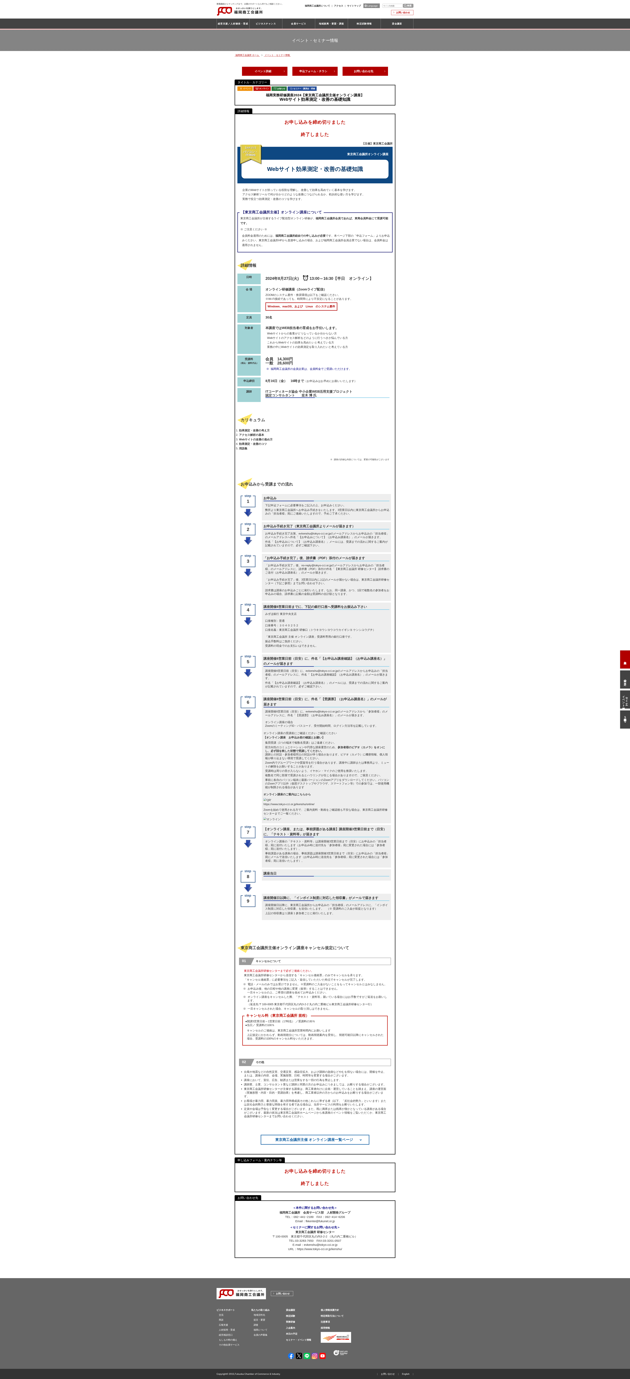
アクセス (338, 5)
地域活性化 (259, 1315)
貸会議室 (397, 23)
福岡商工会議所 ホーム (247, 55)
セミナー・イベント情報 (625, 699)
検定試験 (290, 1316)
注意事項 (325, 1321)
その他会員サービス (229, 1344)
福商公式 (625, 719)
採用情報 (325, 1328)
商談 (221, 1319)
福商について (260, 1329)
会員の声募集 (260, 1335)
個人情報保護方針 (330, 1310)
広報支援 (223, 1325)
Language (372, 5)
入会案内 (625, 659)
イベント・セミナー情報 (277, 55)
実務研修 (290, 1321)
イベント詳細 (263, 71)
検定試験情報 (364, 23)
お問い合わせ (403, 12)
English (406, 1374)
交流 (221, 1315)
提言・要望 (259, 1319)
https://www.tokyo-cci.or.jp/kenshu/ (319, 1249)
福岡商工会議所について (317, 5)
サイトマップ (354, 5)
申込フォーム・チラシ (313, 71)
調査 (256, 1325)
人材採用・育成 (227, 1329)
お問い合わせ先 (363, 71)
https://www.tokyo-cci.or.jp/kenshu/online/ (289, 804)
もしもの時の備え (228, 1339)
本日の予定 (625, 679)
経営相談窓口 (226, 1335)
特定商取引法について (332, 1316)
